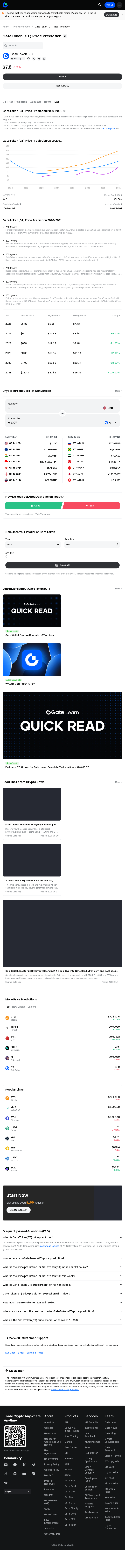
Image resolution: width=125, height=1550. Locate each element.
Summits (49, 1528)
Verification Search (91, 1488)
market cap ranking (49, 1246)
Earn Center (70, 1447)
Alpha (67, 1475)
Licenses (49, 1489)
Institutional (91, 1427)
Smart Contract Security (90, 1469)
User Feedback (90, 1435)
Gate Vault (70, 1524)
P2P (66, 1422)
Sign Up (109, 5)
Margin (68, 1441)
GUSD (47, 1508)
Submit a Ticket (35, 1352)
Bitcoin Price (111, 1483)
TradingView (91, 1512)
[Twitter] (34, 59)
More (117, 391)
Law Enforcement (51, 1521)
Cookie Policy (51, 1469)
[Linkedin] (44, 59)
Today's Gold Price (112, 1510)
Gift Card (69, 1497)
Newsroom (50, 1433)
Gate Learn (111, 1422)
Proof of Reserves (49, 1482)
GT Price (109, 1477)
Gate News (111, 1427)
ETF (66, 1452)
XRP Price (110, 1497)
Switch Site (111, 14)
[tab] (15, 101)
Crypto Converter (110, 1527)
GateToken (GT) (50, 1502)
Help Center (91, 1452)
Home (6, 26)
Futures (68, 1458)
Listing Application (91, 1460)
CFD (66, 1463)
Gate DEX (69, 1519)
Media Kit (49, 1475)
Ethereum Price (110, 1490)
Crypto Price (111, 1472)
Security (48, 1494)
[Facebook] (28, 59)
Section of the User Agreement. (65, 1389)
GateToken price (107, 128)
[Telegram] (39, 59)
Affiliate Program (89, 1505)
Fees (87, 1447)
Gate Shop (70, 1513)
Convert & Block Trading (71, 1429)
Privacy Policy (51, 1464)
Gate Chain (50, 1514)
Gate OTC (69, 1502)
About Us (49, 1422)
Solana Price (111, 1503)
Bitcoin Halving (113, 1455)
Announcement (93, 1441)
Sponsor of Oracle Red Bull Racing (52, 1441)
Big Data (109, 1466)
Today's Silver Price (112, 1518)
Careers (48, 1427)
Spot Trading (71, 1436)
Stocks (68, 1469)
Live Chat (10, 1352)
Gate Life (69, 1491)
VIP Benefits (91, 1422)
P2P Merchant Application (92, 1497)
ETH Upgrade (112, 1461)
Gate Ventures (52, 1533)
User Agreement (50, 1452)
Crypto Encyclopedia (112, 1440)
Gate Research (110, 1449)
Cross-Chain (91, 1517)
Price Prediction (22, 26)
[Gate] (5, 4)
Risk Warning (51, 1458)
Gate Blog (110, 1433)
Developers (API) (91, 1480)
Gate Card (70, 1486)
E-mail (21, 1352)
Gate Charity (71, 1508)
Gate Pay (69, 1480)
